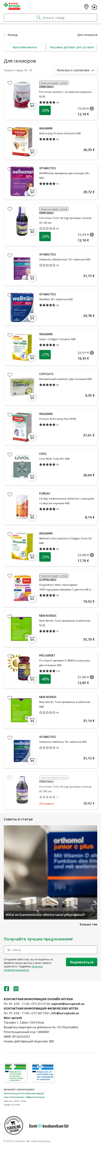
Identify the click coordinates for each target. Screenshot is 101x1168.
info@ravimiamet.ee (35, 1097)
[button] (92, 108)
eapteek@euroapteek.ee (68, 1004)
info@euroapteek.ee (65, 1013)
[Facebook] (6, 990)
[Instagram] (16, 990)
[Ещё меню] (94, 7)
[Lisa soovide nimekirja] (10, 83)
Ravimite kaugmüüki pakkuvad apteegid (24, 1093)
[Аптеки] (86, 6)
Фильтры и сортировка (73, 70)
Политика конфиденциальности (23, 968)
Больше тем (88, 924)
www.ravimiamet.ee (14, 1097)
